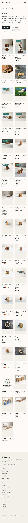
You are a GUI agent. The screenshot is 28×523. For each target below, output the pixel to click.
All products (6, 27)
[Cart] (21, 2)
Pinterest (4, 508)
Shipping (4, 490)
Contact (4, 485)
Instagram (4, 504)
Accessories (6, 31)
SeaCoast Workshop (6, 8)
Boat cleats (15, 27)
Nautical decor (16, 31)
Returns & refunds (6, 492)
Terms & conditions (6, 494)
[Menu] (24, 2)
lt (18, 2)
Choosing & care (6, 487)
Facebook (4, 506)
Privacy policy (5, 497)
